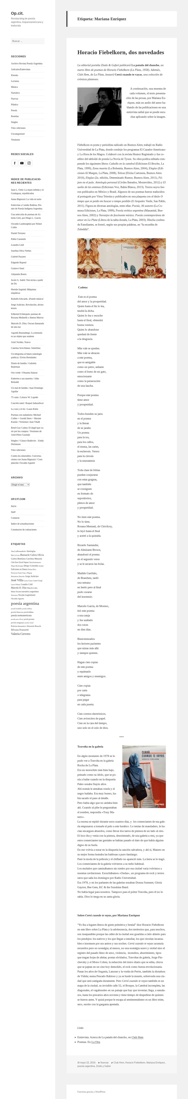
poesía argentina (25, 603)
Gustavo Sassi (17, 268)
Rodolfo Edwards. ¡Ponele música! (27, 299)
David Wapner (24, 562)
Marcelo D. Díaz (19, 587)
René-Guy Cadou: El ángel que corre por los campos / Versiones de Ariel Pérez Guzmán (27, 431)
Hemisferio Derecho (18, 576)
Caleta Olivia (37, 555)
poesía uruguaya (17, 623)
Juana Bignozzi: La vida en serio (26, 199)
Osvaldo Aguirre (17, 598)
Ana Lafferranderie (18, 551)
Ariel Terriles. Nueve (21, 342)
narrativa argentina (30, 591)
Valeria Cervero (20, 633)
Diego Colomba (31, 566)
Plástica (14, 104)
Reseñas (15, 116)
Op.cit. (17, 13)
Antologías (30, 551)
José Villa (17, 580)
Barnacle (25, 554)
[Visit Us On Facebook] (14, 163)
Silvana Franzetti (20, 629)
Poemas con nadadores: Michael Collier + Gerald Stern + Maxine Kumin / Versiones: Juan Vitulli (26, 418)
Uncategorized (18, 134)
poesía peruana (29, 619)
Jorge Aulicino (32, 576)
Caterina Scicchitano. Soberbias (25, 348)
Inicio (13, 506)
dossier (41, 566)
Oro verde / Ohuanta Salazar (24, 372)
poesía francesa (17, 612)
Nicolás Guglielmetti (26, 595)
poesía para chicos (17, 619)
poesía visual (29, 623)
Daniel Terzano (18, 233)
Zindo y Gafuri (103, 1066)
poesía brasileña (16, 608)
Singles (14, 122)
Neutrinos (14, 595)
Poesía (14, 110)
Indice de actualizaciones (22, 523)
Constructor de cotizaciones (24, 529)
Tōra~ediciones (18, 128)
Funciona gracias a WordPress (91, 1092)
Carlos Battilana (18, 558)
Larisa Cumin (28, 581)
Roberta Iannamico (18, 626)
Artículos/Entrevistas (20, 69)
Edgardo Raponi (18, 262)
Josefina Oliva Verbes (21, 251)
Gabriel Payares (18, 256)
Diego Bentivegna (17, 566)
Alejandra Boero (18, 274)
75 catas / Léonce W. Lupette (24, 397)
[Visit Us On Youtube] (21, 163)
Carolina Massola (34, 558)
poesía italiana (28, 612)
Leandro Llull (17, 245)
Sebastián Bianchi (34, 626)
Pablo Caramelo (18, 239)
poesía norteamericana (21, 615)
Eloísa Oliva (32, 569)
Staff (13, 512)
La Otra (96, 1041)
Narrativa (15, 93)
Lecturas (15, 81)
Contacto (15, 518)
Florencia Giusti (16, 573)
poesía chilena (27, 608)
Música (14, 87)
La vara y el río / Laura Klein (24, 409)
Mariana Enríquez (155, 1062)
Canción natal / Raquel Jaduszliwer (27, 403)
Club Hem (14, 562)
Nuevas (14, 98)
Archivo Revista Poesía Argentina (26, 63)
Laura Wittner (15, 584)
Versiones (15, 139)
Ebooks (14, 75)
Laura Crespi (37, 581)
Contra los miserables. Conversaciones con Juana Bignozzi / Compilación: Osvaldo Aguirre (27, 459)
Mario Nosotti (16, 592)
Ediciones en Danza (19, 569)
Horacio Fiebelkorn (135, 1062)
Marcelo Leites (32, 588)
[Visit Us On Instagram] (29, 163)
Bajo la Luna (15, 555)
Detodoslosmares (35, 562)
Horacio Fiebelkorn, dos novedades (120, 52)
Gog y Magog (27, 573)
